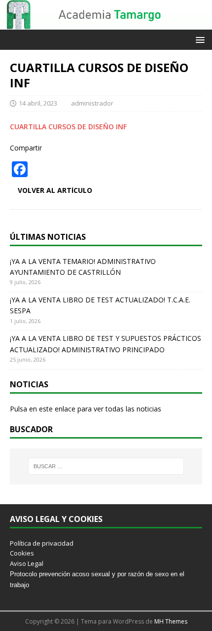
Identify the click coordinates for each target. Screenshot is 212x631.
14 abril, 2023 (38, 103)
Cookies (22, 553)
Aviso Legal (26, 563)
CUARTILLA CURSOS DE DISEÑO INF (68, 126)
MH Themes (170, 621)
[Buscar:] (106, 466)
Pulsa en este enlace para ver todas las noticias (85, 408)
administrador (92, 103)
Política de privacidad (41, 543)
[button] (198, 39)
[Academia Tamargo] (106, 24)
